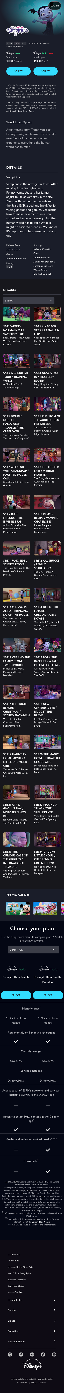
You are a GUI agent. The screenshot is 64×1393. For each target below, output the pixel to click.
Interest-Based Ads (15, 1292)
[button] (32, 1300)
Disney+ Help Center (41, 1222)
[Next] (58, 907)
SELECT (18, 71)
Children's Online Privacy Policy (20, 1267)
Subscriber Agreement (17, 1280)
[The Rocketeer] (45, 908)
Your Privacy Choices (16, 1286)
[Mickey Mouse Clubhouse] (18, 908)
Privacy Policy (13, 1261)
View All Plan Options (19, 122)
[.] (10, 1354)
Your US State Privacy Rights (19, 1273)
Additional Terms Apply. (23, 111)
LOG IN (55, 5)
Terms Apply (11, 1182)
